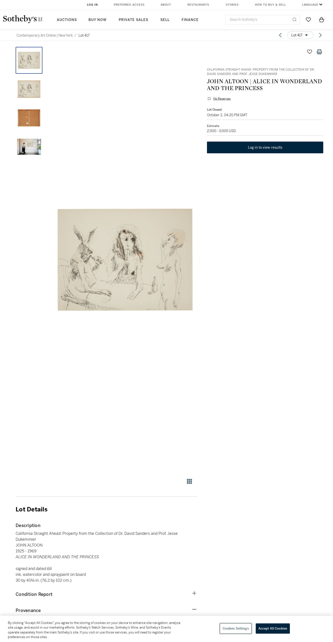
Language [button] (310, 4)
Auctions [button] (67, 20)
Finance (190, 20)
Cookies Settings (236, 628)
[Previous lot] (280, 35)
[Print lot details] (319, 52)
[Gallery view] (189, 481)
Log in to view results (265, 147)
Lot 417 (84, 35)
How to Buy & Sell (270, 4)
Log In (92, 4)
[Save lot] (309, 52)
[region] (166, 629)
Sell (165, 20)
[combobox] (262, 19)
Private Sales (133, 20)
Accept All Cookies (272, 628)
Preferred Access (129, 4)
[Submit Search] (294, 19)
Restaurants (198, 4)
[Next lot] (320, 35)
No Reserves (222, 99)
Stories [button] (232, 4)
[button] (125, 260)
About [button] (166, 4)
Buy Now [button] (97, 20)
